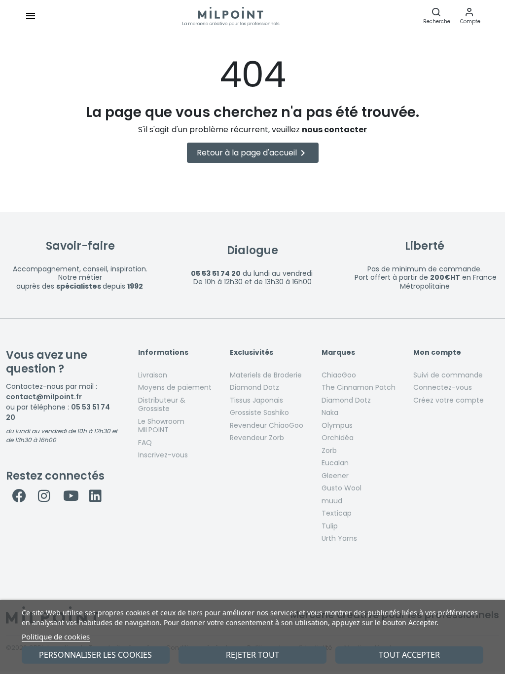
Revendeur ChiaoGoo (266, 425)
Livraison (152, 375)
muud (332, 501)
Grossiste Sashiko (259, 412)
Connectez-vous (442, 387)
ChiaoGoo (339, 375)
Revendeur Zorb (257, 438)
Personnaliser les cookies (95, 654)
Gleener (335, 476)
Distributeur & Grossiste (161, 404)
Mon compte (437, 352)
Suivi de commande (448, 375)
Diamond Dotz (254, 387)
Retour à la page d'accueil (253, 153)
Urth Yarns (339, 538)
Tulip (330, 526)
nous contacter (334, 129)
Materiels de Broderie (266, 375)
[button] (470, 16)
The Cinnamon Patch (359, 387)
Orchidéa (338, 438)
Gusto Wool (341, 488)
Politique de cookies (56, 636)
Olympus (337, 425)
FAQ (145, 443)
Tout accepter (409, 654)
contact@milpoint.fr (44, 397)
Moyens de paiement (175, 387)
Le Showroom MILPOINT (161, 425)
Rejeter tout (252, 654)
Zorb (329, 450)
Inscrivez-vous (163, 455)
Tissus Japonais (256, 400)
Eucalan (335, 463)
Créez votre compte (448, 400)
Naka (330, 412)
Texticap (337, 513)
